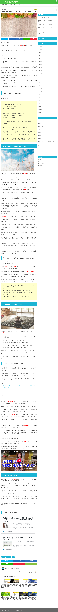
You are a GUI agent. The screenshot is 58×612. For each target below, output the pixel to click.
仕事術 (4, 556)
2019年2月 (40, 103)
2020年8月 (40, 64)
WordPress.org (40, 165)
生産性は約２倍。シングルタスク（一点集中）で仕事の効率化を (46, 28)
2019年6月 (40, 91)
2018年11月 (40, 112)
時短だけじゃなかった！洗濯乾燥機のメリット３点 (46, 33)
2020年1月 (40, 70)
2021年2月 (40, 46)
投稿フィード (40, 161)
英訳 (39, 148)
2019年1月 (40, 106)
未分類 (39, 135)
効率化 (14, 556)
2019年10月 (40, 79)
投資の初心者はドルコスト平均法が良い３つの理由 (46, 21)
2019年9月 (40, 82)
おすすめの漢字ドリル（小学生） (44, 17)
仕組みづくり (9, 556)
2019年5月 (40, 94)
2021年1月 (40, 49)
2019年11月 (40, 76)
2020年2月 (40, 67)
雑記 (39, 151)
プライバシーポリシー (6, 610)
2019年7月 (40, 88)
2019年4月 (40, 97)
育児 (39, 145)
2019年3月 (40, 100)
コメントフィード (41, 163)
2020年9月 (40, 61)
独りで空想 (40, 138)
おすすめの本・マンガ (42, 120)
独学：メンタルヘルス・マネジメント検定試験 (46, 142)
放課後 (39, 132)
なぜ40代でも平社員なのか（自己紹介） (45, 24)
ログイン (39, 159)
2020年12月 (40, 52)
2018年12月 (40, 109)
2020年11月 (40, 55)
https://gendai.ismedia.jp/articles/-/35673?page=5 (11, 393)
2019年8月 (40, 85)
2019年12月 (40, 73)
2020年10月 (40, 58)
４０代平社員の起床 (9, 2)
